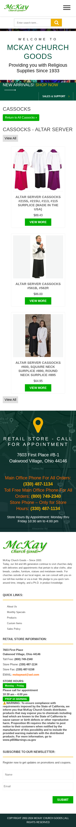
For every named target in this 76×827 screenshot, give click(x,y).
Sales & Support (53, 96)
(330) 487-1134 (38, 483)
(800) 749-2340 (46, 496)
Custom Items (14, 623)
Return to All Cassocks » (21, 117)
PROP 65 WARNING (16, 699)
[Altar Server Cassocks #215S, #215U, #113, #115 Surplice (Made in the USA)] (38, 169)
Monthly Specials (16, 612)
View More (38, 222)
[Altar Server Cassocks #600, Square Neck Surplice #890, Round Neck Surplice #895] (38, 335)
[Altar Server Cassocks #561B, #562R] (38, 256)
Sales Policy (13, 628)
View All (10, 138)
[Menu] (66, 8)
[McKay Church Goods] (16, 8)
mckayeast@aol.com (26, 674)
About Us (12, 606)
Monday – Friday (14, 685)
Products (12, 617)
